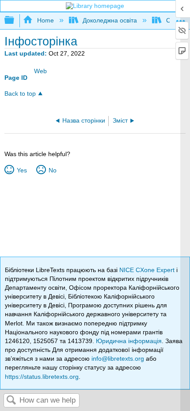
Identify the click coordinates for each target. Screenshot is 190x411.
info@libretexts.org (117, 358)
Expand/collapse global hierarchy (15, 20)
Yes (22, 170)
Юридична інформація (129, 340)
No (52, 170)
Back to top (20, 93)
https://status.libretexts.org (42, 376)
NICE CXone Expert (147, 269)
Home (45, 20)
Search (11, 400)
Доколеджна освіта (110, 20)
